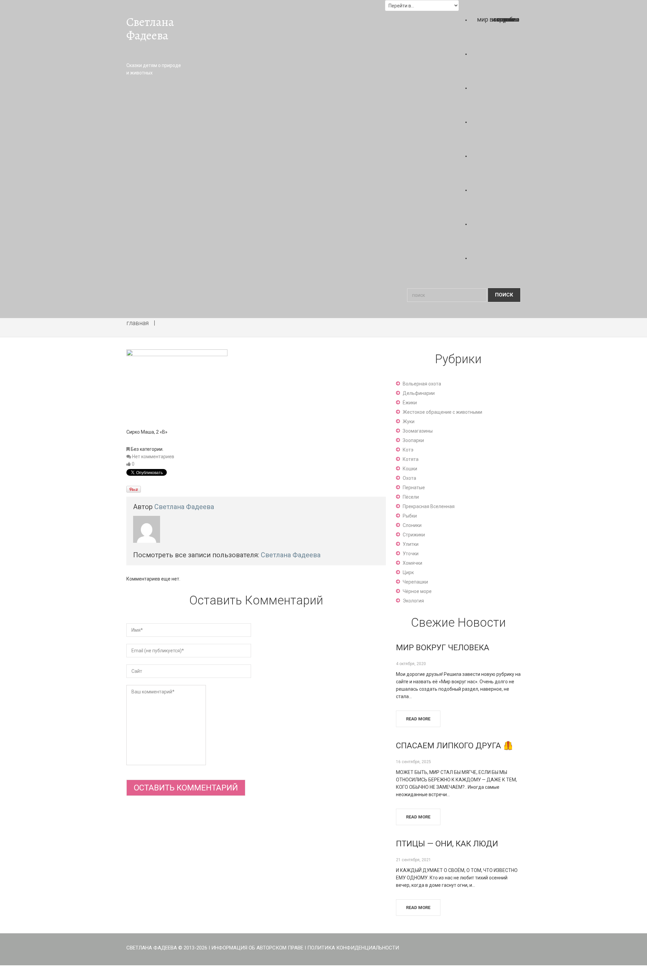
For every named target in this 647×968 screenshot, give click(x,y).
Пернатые (414, 487)
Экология (413, 600)
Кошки (410, 468)
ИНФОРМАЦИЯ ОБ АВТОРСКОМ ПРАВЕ (257, 948)
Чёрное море (417, 591)
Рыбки (410, 516)
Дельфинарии (419, 393)
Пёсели (411, 497)
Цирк (408, 572)
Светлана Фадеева (150, 28)
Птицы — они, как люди (447, 843)
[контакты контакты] (498, 255)
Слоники (412, 525)
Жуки (408, 421)
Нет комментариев (153, 456)
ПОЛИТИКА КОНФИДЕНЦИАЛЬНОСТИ (353, 948)
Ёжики (410, 402)
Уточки (411, 553)
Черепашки (415, 582)
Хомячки (412, 563)
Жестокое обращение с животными (442, 412)
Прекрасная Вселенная (429, 506)
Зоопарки (413, 440)
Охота (409, 478)
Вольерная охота (422, 383)
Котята (411, 459)
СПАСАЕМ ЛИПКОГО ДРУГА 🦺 (454, 745)
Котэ (408, 449)
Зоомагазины (418, 431)
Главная (137, 322)
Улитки (411, 544)
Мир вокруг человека (442, 647)
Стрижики (414, 534)
